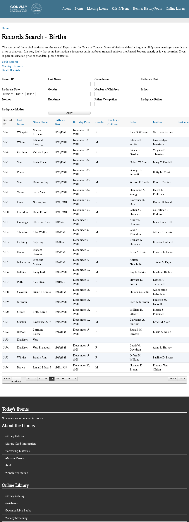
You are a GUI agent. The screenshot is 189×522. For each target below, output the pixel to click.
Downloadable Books (18, 510)
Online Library (175, 8)
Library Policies (15, 436)
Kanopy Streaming (17, 518)
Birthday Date (81, 122)
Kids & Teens (120, 8)
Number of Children (106, 89)
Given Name (101, 79)
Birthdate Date (11, 89)
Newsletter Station (17, 473)
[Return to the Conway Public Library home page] (25, 12)
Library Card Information (21, 443)
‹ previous (16, 379)
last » (182, 378)
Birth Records (10, 61)
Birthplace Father (151, 99)
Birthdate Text (149, 79)
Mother (6, 99)
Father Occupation (105, 99)
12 (40, 378)
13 (46, 378)
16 (63, 378)
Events (79, 8)
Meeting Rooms (97, 8)
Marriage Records (12, 66)
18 (74, 378)
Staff (8, 465)
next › (173, 378)
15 (57, 378)
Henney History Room (147, 8)
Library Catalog (15, 496)
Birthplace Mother (13, 109)
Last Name (54, 79)
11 (34, 378)
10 (29, 378)
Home (5, 28)
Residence (54, 99)
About (66, 8)
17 (69, 378)
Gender (52, 89)
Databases (12, 503)
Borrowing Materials (18, 451)
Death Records (11, 70)
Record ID (8, 79)
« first (7, 378)
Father (145, 89)
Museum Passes (15, 458)
